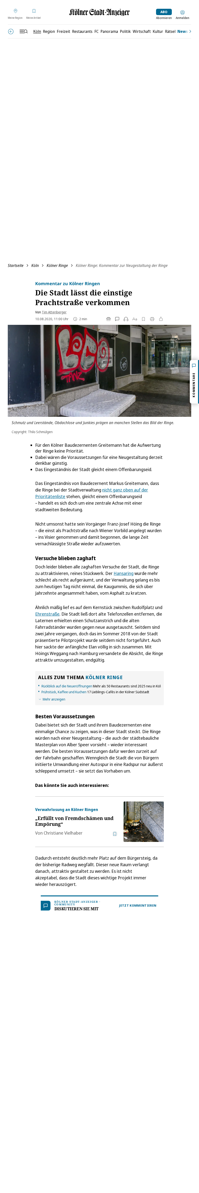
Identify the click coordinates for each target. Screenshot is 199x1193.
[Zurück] (11, 31)
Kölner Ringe (57, 265)
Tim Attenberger (54, 312)
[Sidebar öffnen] (23, 31)
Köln (35, 265)
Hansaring (123, 573)
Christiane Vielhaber (63, 833)
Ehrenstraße (47, 614)
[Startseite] (99, 12)
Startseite (16, 265)
